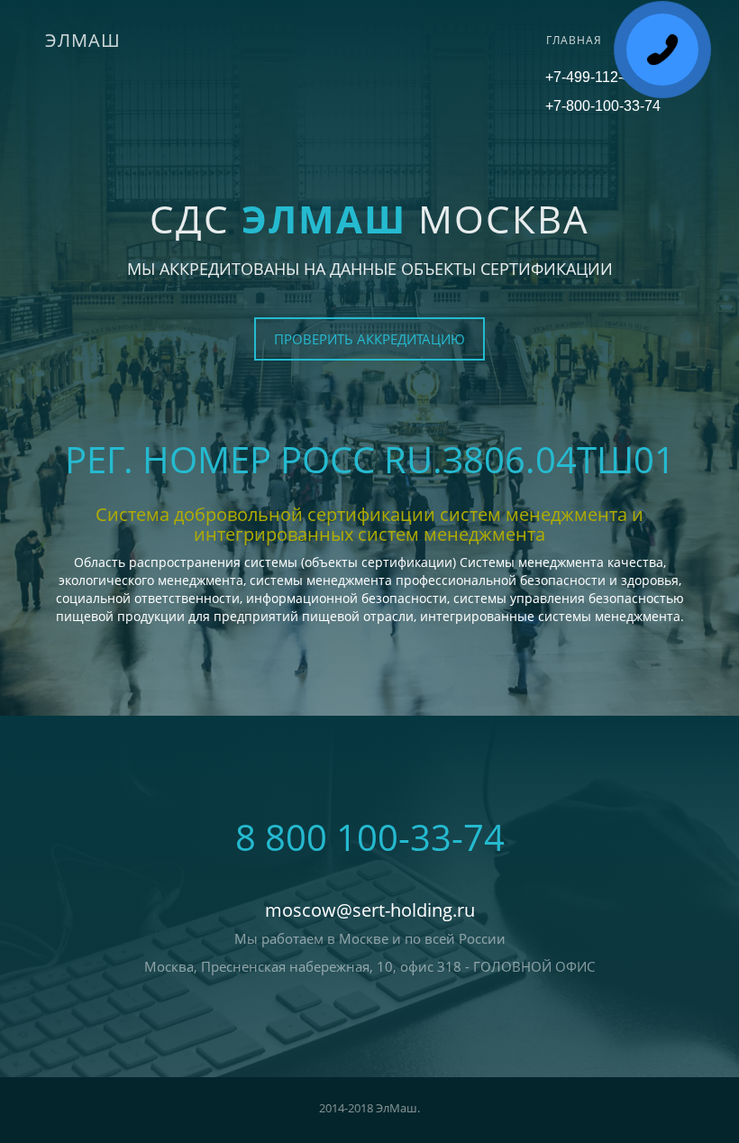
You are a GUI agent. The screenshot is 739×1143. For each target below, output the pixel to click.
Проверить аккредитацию (369, 339)
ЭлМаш (83, 40)
